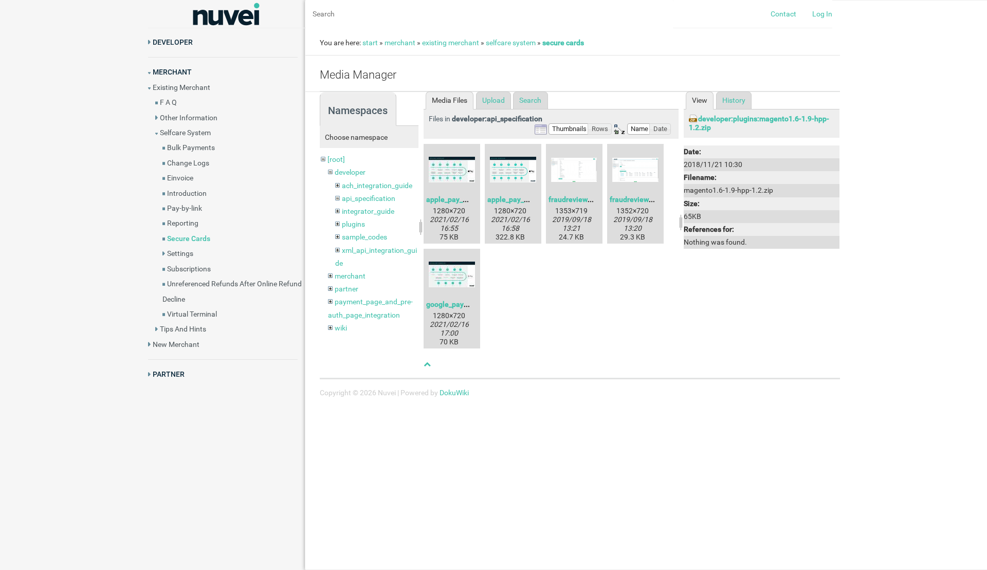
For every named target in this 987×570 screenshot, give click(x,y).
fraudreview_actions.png (589, 199)
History (733, 100)
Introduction (187, 193)
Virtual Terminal (192, 314)
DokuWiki (454, 393)
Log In (822, 14)
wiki (341, 328)
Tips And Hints (183, 329)
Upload (493, 100)
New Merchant (176, 344)
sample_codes (364, 237)
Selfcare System (185, 132)
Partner (169, 374)
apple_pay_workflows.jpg (466, 199)
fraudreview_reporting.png (653, 199)
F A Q (168, 102)
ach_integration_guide (377, 185)
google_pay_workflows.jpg (468, 304)
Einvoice (180, 178)
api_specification (368, 198)
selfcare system (511, 43)
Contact (783, 14)
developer (350, 172)
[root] (336, 159)
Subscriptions (189, 269)
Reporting (182, 223)
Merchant (172, 72)
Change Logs (188, 163)
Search (530, 100)
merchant (400, 43)
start (370, 43)
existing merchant (450, 43)
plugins (353, 224)
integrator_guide (368, 211)
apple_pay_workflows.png (529, 199)
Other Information (188, 118)
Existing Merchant (181, 87)
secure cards (563, 43)
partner (346, 289)
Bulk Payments (191, 147)
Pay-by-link (184, 208)
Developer (173, 42)
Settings (180, 253)
